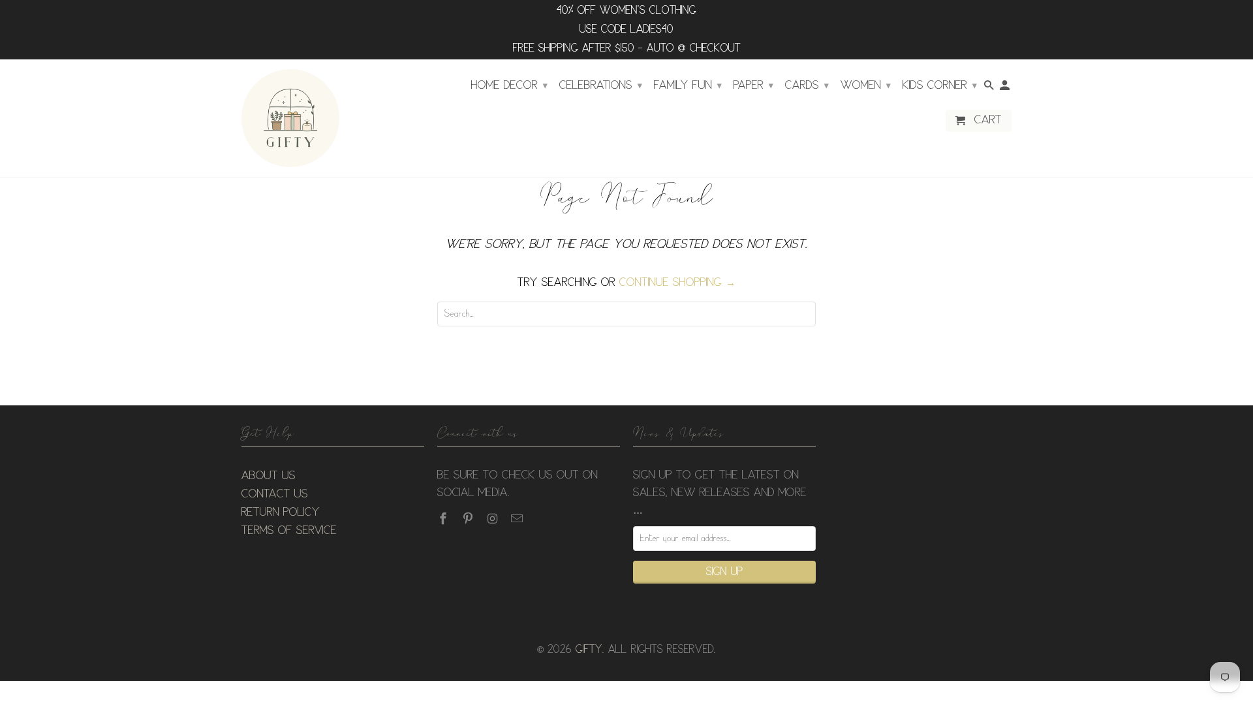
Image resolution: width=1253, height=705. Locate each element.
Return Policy (280, 512)
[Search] (990, 88)
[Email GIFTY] (518, 518)
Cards (807, 85)
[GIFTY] (290, 118)
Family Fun (688, 85)
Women (866, 85)
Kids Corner (940, 85)
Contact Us (274, 494)
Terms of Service (289, 530)
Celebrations (600, 85)
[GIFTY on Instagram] (494, 518)
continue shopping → (677, 282)
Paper (753, 85)
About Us (268, 476)
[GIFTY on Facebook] (444, 518)
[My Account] (1006, 88)
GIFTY (589, 650)
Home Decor (509, 85)
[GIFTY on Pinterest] (469, 518)
